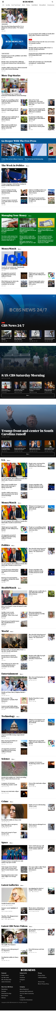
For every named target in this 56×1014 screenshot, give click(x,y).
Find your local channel (18, 346)
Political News (5, 990)
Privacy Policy (41, 990)
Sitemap (3, 1013)
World (23, 5)
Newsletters (4, 1004)
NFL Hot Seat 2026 (6, 995)
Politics (28, 5)
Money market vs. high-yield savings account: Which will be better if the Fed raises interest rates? (28, 237)
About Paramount (24, 1004)
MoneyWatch (42, 5)
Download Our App (6, 1008)
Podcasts (3, 1006)
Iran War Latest (5, 992)
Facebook (22, 992)
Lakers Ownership (6, 997)
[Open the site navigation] (10, 1)
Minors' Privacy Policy (43, 999)
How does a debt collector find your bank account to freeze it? (9, 236)
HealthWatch (35, 5)
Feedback (22, 1013)
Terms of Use (41, 997)
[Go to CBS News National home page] (28, 1)
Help (21, 1011)
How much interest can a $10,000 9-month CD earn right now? (28, 242)
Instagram (22, 995)
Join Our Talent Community (27, 1008)
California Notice (42, 992)
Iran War (8, 5)
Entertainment (51, 5)
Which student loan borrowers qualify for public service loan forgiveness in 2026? (45, 241)
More (27, 166)
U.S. (3, 5)
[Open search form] (52, 2)
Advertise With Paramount (26, 1006)
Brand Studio (4, 1011)
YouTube (22, 990)
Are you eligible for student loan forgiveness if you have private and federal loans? (45, 237)
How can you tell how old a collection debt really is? (8, 239)
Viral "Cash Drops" (16, 5)
